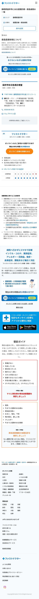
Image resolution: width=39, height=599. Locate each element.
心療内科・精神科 (8, 483)
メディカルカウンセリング (10, 519)
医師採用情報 (6, 549)
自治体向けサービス (8, 543)
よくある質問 (6, 564)
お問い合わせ (6, 568)
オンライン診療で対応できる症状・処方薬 (19, 74)
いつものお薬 (23, 477)
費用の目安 (19, 307)
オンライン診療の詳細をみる (19, 151)
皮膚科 (21, 474)
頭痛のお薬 (22, 480)
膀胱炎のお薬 (23, 486)
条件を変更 (19, 28)
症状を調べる (6, 528)
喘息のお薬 (22, 483)
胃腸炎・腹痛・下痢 (8, 492)
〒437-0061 (20, 94)
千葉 (12, 504)
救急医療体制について (9, 52)
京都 (18, 504)
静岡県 (18, 462)
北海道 (4, 504)
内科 (3, 477)
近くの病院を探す (10, 462)
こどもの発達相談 (8, 486)
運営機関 (5, 580)
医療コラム (5, 531)
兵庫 (12, 513)
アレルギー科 (6, 495)
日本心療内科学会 (21, 220)
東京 (3, 507)
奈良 (18, 507)
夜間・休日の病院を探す (10, 534)
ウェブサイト (9, 113)
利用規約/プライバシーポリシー (12, 572)
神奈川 (4, 510)
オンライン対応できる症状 (13, 169)
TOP (3, 462)
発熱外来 (5, 474)
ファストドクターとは (9, 525)
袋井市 (24, 462)
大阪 (12, 510)
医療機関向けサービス (9, 540)
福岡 (18, 510)
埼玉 (3, 513)
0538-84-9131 (9, 109)
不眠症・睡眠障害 (8, 489)
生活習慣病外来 (24, 489)
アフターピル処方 (24, 492)
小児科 (4, 480)
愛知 (12, 507)
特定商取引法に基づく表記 (10, 576)
